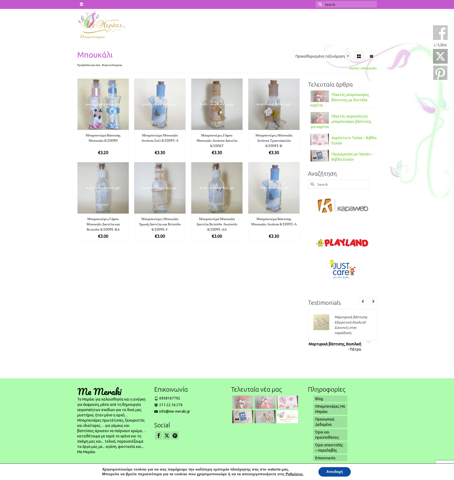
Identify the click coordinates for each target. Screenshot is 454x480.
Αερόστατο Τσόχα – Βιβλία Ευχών (354, 140)
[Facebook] (158, 435)
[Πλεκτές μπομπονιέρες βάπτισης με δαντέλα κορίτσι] (242, 402)
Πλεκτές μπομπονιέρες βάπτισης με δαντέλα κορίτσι (340, 100)
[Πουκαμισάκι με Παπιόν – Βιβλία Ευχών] (242, 416)
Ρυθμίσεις (294, 474)
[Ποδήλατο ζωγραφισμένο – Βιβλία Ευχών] (264, 416)
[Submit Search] (319, 4)
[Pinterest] (175, 435)
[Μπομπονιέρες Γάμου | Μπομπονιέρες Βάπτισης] (111, 25)
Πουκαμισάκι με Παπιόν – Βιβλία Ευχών (352, 156)
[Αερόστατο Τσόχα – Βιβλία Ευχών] (287, 402)
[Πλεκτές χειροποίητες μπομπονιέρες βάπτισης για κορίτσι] (264, 402)
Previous (362, 301)
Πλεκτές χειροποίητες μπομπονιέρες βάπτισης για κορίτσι (341, 121)
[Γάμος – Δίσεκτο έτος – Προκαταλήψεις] (287, 416)
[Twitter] (167, 435)
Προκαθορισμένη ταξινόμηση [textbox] (320, 56)
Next (373, 301)
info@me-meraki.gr (174, 411)
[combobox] (322, 56)
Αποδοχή (334, 471)
